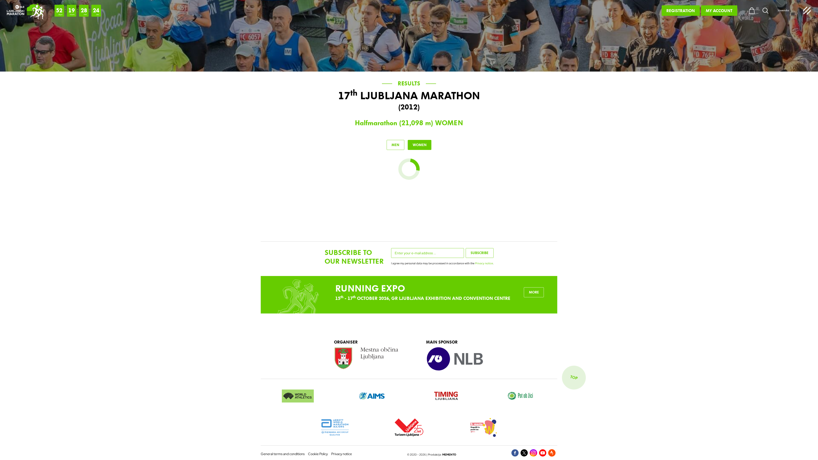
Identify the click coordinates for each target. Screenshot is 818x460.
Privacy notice (484, 263)
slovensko (783, 10)
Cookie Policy (318, 454)
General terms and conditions (283, 454)
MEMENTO (449, 454)
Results (409, 83)
